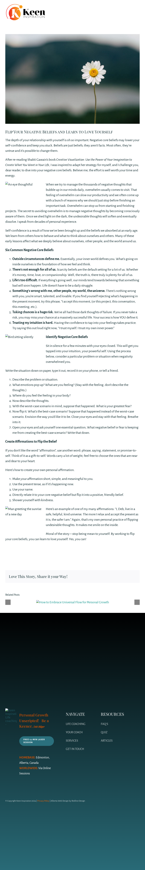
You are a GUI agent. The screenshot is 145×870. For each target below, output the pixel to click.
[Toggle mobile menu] (138, 9)
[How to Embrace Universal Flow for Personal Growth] (72, 602)
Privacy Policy (43, 801)
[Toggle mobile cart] (131, 9)
